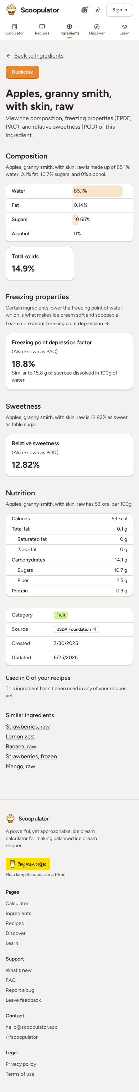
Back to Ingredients (38, 55)
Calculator (17, 903)
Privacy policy (21, 1064)
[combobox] (98, 10)
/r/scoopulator (22, 1037)
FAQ (11, 980)
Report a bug (20, 990)
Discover (16, 933)
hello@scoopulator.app (31, 1027)
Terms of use (20, 1074)
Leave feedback (23, 1000)
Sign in (119, 10)
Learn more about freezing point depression (54, 324)
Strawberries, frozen (31, 756)
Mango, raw (20, 766)
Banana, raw (21, 746)
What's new (19, 970)
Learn (12, 943)
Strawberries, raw (28, 726)
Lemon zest (20, 736)
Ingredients (18, 913)
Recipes (15, 923)
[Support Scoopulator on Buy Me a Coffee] (28, 864)
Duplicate (22, 72)
